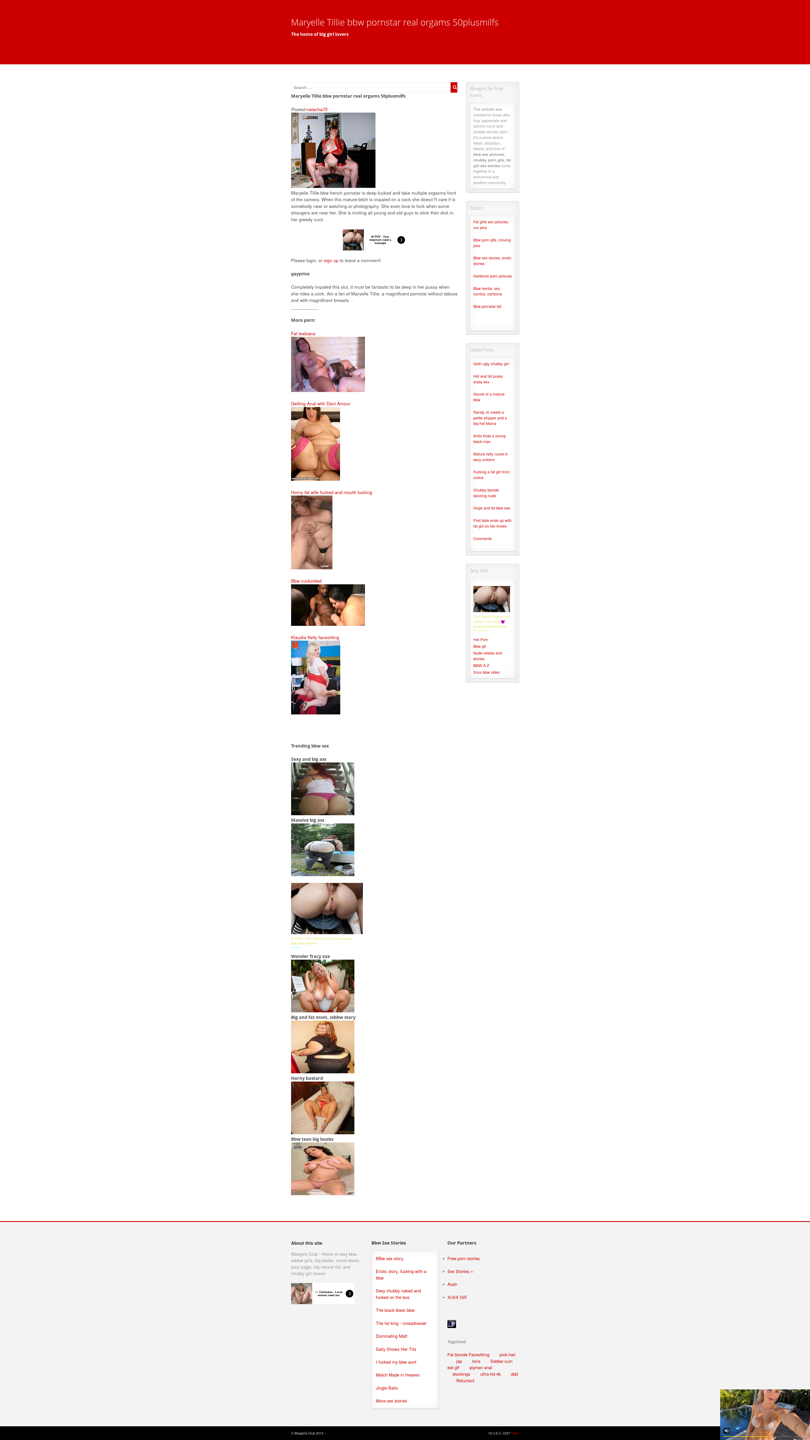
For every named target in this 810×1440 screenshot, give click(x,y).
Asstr (452, 1284)
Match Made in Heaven (398, 1375)
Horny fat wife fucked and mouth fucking (331, 492)
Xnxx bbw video (486, 672)
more (515, 1433)
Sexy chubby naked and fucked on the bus (398, 1294)
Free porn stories (463, 1258)
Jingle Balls (387, 1388)
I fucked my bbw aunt (396, 1362)
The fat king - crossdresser (401, 1323)
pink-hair (508, 1354)
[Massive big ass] (322, 874)
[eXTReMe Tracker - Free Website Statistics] (451, 1326)
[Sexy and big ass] (322, 813)
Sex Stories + (460, 1271)
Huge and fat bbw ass (491, 508)
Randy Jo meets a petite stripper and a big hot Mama (490, 418)
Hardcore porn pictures (492, 276)
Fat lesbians (303, 333)
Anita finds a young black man (489, 438)
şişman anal (480, 1367)
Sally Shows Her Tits (396, 1349)
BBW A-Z (481, 665)
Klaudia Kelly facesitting (315, 637)
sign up (331, 260)
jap (459, 1361)
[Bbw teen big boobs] (322, 1193)
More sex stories (391, 1401)
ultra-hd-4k (490, 1374)
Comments (482, 538)
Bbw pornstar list (487, 306)
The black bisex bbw (395, 1310)
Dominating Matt (391, 1336)
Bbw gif (479, 646)
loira (476, 1361)
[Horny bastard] (322, 1132)
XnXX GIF (457, 1297)
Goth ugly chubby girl (491, 363)
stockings (461, 1374)
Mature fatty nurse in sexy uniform (490, 456)
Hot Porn (480, 639)
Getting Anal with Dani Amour (320, 403)
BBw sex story (389, 1258)
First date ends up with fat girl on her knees (492, 523)
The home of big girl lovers (319, 34)
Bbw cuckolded (306, 581)
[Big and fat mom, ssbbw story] (322, 1071)
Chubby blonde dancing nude (486, 492)
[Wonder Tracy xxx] (322, 1010)
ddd (514, 1374)
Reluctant (465, 1380)
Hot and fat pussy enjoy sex (488, 378)
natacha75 (317, 109)
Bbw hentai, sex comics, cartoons (487, 291)
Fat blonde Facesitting (468, 1354)
